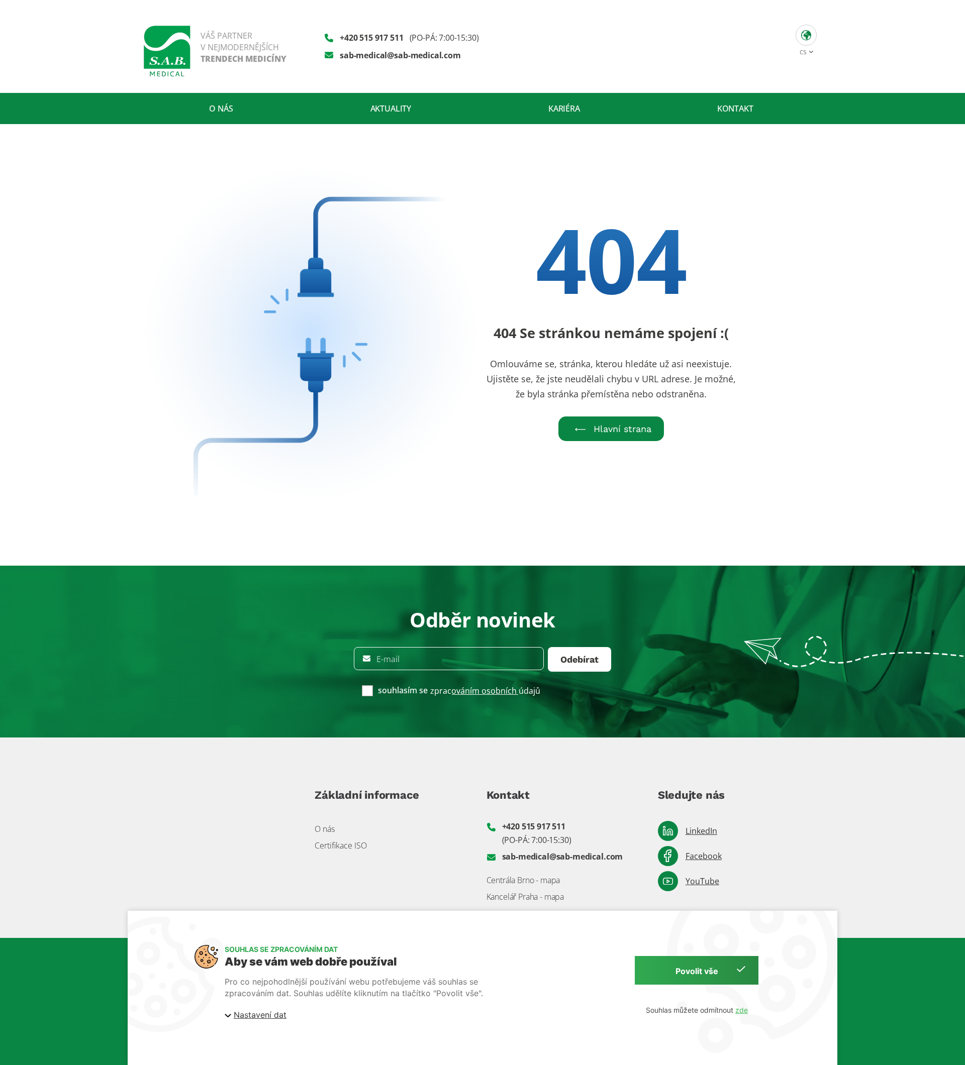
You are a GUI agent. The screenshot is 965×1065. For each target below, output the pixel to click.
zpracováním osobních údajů (485, 691)
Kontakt (735, 108)
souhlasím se (403, 690)
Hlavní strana (622, 428)
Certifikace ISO (341, 845)
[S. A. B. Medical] (215, 46)
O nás (221, 108)
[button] (806, 39)
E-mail (388, 659)
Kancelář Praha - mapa (525, 896)
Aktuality (391, 108)
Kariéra (564, 108)
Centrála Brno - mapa (523, 880)
